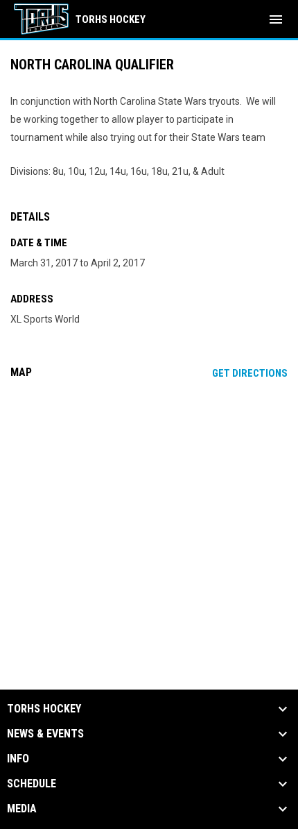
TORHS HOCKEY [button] (44, 709)
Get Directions (250, 373)
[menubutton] (276, 19)
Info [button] (18, 758)
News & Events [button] (45, 734)
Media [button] (22, 808)
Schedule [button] (31, 783)
